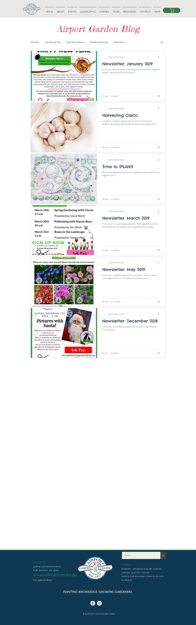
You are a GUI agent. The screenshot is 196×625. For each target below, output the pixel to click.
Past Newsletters (75, 42)
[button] (60, 10)
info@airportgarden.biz (55, 575)
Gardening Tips (53, 42)
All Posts (35, 42)
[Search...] (163, 555)
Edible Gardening (99, 42)
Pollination (119, 42)
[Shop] (171, 10)
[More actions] (159, 57)
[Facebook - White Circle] (92, 603)
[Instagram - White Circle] (99, 603)
